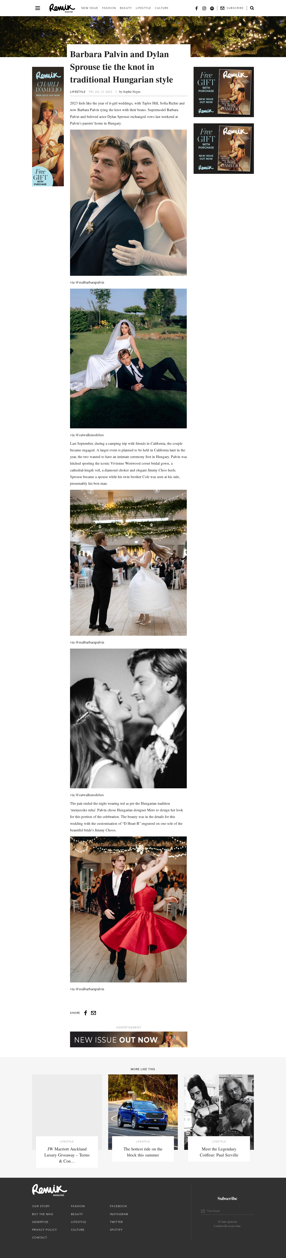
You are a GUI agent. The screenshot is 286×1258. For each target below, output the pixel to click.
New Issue (89, 8)
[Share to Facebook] (85, 1012)
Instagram (119, 1214)
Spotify (116, 1229)
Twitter (116, 1222)
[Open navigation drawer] (37, 8)
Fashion (109, 8)
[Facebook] (196, 8)
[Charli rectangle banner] (224, 92)
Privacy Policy (44, 1229)
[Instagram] (204, 8)
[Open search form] (252, 8)
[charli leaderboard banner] (128, 1039)
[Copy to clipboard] (93, 1012)
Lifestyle (143, 8)
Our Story (41, 1206)
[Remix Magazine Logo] (62, 8)
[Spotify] (212, 8)
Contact (39, 1237)
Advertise (40, 1222)
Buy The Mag (42, 1214)
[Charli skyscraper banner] (48, 126)
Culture (161, 8)
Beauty (126, 8)
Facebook (118, 1206)
